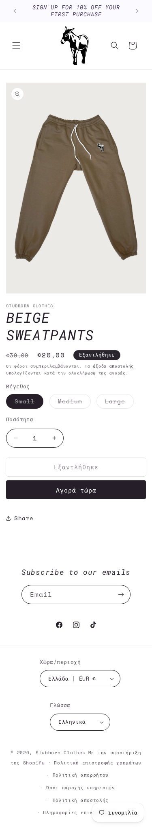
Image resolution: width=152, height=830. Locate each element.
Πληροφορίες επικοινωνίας (80, 812)
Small (29, 402)
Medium (74, 402)
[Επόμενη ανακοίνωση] (137, 11)
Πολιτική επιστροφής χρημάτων (97, 763)
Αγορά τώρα (76, 490)
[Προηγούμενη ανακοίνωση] (15, 11)
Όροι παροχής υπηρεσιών (80, 787)
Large (119, 402)
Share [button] (24, 518)
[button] (16, 46)
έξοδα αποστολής (113, 366)
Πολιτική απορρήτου (81, 775)
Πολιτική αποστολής (81, 800)
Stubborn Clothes (61, 752)
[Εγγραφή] (121, 594)
